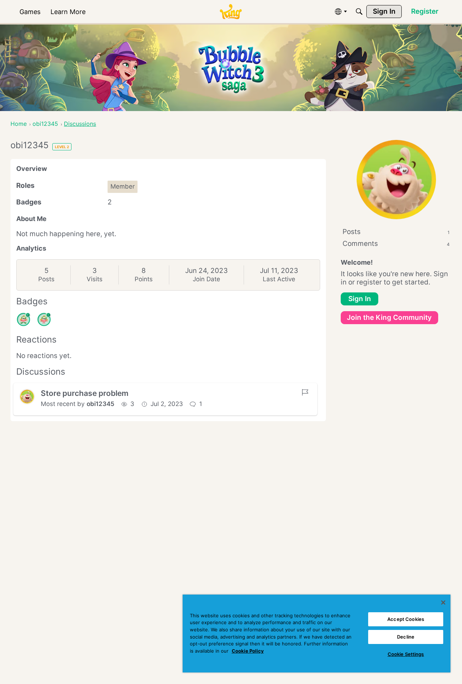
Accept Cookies (405, 619)
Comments (396, 243)
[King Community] (230, 11)
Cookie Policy (248, 651)
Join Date (206, 279)
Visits (95, 279)
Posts (46, 279)
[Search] (359, 11)
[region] (316, 633)
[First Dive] (44, 319)
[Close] (443, 602)
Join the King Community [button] (389, 317)
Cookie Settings (406, 654)
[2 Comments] (23, 319)
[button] (27, 396)
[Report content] (304, 392)
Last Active (279, 279)
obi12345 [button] (100, 403)
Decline (405, 637)
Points (144, 279)
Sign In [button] (359, 299)
